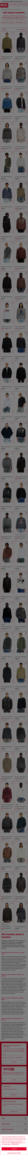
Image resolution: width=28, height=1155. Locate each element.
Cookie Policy (15, 1144)
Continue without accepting (14, 1152)
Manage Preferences (16, 1142)
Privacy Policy (6, 1144)
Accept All (14, 1148)
